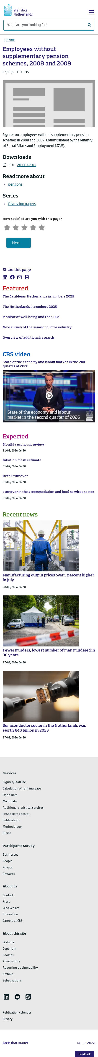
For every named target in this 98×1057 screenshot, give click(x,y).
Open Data (10, 795)
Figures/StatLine (14, 782)
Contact (8, 895)
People (8, 861)
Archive (8, 974)
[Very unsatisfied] (7, 227)
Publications (11, 820)
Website (8, 942)
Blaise (7, 833)
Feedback (85, 1054)
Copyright (9, 948)
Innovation (10, 914)
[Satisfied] (33, 227)
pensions (15, 185)
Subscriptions (12, 980)
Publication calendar (17, 1012)
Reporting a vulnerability (20, 967)
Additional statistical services (23, 807)
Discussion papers (22, 204)
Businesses (10, 854)
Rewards (9, 874)
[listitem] (5, 277)
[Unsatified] (15, 227)
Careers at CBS (12, 920)
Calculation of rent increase (22, 788)
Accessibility (11, 961)
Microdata (10, 801)
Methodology (12, 826)
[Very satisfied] (41, 227)
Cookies (8, 955)
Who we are (11, 908)
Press (6, 901)
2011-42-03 (26, 165)
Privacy (8, 867)
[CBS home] (22, 9)
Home (10, 40)
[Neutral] (24, 227)
